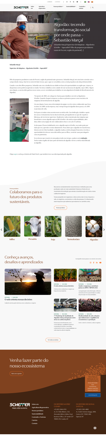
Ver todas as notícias (53, 340)
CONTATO (57, 2)
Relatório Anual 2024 (93, 388)
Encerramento (92, 386)
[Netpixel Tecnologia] (95, 428)
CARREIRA (49, 2)
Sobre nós (32, 7)
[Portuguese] (85, 2)
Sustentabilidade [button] (70, 6)
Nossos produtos (60, 207)
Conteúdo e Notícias (39, 417)
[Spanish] (92, 2)
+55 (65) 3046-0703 (60, 409)
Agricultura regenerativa (42, 7)
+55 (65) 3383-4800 (82, 409)
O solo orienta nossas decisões (64, 286)
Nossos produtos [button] (58, 6)
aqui (15, 154)
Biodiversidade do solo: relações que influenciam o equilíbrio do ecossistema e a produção (89, 317)
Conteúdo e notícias (82, 7)
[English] (89, 2)
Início (92, 384)
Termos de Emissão (92, 383)
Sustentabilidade (37, 414)
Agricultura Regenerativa (40, 407)
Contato (34, 423)
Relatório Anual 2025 (93, 390)
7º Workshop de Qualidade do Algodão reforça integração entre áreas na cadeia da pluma (65, 317)
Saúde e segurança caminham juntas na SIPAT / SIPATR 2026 (88, 287)
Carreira (34, 420)
